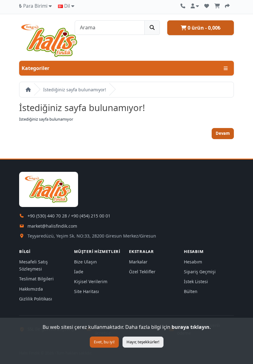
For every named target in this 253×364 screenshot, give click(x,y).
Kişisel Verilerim (90, 281)
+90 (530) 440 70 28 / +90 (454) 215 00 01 (68, 216)
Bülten (190, 291)
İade (78, 272)
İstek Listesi (196, 281)
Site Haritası (86, 291)
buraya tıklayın (190, 327)
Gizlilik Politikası (35, 299)
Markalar (138, 262)
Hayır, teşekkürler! (143, 342)
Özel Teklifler (142, 272)
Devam (223, 133)
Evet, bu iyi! (104, 342)
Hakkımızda (31, 289)
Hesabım (193, 262)
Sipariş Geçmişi (200, 272)
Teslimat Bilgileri (36, 279)
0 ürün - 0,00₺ (203, 27)
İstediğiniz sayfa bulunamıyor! (74, 90)
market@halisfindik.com (52, 226)
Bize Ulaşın (85, 262)
